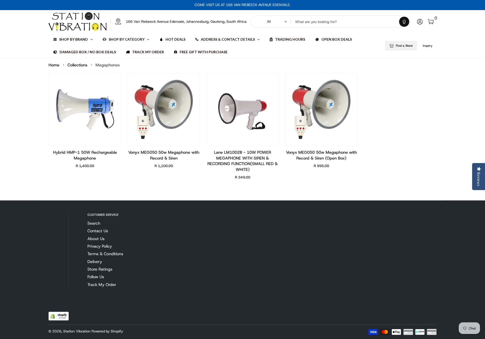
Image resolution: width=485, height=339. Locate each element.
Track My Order (101, 284)
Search (93, 223)
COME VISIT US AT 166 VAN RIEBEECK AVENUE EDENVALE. (242, 5)
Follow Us (95, 276)
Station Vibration (76, 331)
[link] (179, 21)
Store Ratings (99, 269)
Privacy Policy (99, 246)
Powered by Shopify (107, 331)
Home (53, 65)
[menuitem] (114, 223)
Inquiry (427, 46)
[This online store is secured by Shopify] (58, 316)
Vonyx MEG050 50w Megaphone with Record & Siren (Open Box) (321, 155)
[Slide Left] (190, 5)
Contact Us (97, 230)
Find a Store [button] (404, 46)
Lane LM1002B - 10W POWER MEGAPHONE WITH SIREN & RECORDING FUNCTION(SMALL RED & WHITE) (242, 161)
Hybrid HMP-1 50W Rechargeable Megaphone (85, 155)
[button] (404, 22)
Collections (77, 65)
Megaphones (107, 65)
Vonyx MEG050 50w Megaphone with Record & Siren (163, 155)
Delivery (94, 261)
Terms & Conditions (105, 253)
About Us (96, 238)
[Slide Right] (294, 5)
